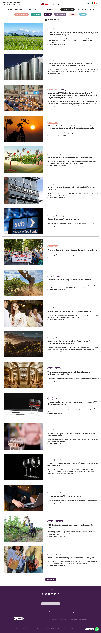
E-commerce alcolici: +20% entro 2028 (64, 496)
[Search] (57, 9)
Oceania (58, 276)
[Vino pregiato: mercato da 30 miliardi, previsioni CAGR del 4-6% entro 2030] (23, 406)
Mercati (47, 14)
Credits (83, 628)
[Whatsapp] (97, 629)
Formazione (18, 9)
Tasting (72, 14)
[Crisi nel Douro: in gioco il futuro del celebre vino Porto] (23, 252)
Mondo (50, 154)
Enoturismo (36, 14)
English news (50, 9)
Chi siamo (9, 9)
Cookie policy (68, 628)
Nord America (59, 60)
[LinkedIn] (88, 9)
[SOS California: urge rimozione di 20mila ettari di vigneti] (23, 529)
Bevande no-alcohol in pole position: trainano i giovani (72, 558)
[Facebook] (78, 9)
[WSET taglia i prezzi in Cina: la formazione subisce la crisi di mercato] (23, 436)
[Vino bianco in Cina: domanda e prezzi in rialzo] (23, 313)
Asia (57, 29)
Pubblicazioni (30, 9)
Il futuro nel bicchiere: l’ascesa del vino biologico (69, 158)
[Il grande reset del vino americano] (23, 221)
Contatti (41, 9)
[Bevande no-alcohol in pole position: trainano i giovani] (23, 559)
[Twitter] (85, 9)
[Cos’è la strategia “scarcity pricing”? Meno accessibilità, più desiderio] (23, 467)
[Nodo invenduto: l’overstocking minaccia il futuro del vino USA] (23, 190)
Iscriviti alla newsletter (67, 9)
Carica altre (50, 579)
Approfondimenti (21, 14)
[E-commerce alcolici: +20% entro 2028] (23, 498)
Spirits (83, 14)
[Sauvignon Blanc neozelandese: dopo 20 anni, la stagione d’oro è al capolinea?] (23, 344)
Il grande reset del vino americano (63, 219)
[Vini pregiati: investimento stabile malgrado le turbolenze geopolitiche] (23, 375)
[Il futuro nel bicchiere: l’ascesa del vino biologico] (23, 159)
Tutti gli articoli (24, 612)
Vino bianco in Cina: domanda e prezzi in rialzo (69, 312)
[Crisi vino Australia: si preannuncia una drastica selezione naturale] (23, 283)
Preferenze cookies (76, 628)
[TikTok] (94, 9)
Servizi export (60, 14)
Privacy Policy (61, 628)
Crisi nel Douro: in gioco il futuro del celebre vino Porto (72, 250)
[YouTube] (91, 9)
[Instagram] (82, 9)
